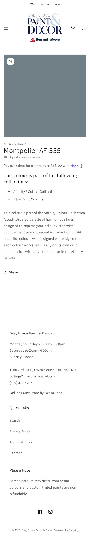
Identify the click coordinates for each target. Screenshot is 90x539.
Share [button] (13, 272)
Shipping (9, 157)
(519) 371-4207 (21, 382)
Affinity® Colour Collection (34, 191)
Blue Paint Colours (28, 199)
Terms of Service (22, 442)
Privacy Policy (20, 431)
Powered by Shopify (66, 530)
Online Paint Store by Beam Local (37, 392)
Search (15, 420)
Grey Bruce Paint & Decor (37, 530)
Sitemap (16, 453)
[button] (6, 27)
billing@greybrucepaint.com (33, 376)
